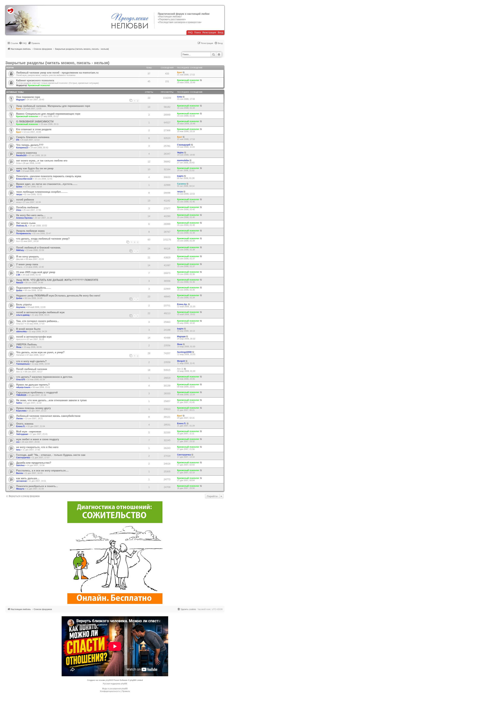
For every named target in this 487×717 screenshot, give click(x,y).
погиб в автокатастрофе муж (34, 336)
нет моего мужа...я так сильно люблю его (41, 160)
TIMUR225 (21, 395)
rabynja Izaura (23, 387)
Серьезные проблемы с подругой (37, 392)
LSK (18, 275)
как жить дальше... (27, 478)
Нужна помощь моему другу (33, 408)
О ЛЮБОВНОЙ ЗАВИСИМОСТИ (34, 121)
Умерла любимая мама (30, 230)
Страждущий (183, 145)
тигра (19, 194)
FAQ (190, 32)
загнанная (21, 481)
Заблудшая (22, 434)
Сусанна (181, 184)
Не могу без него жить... (30, 215)
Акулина (20, 307)
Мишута (20, 489)
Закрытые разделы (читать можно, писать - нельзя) (57, 63)
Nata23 (19, 282)
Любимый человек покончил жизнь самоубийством (48, 415)
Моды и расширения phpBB (115, 688)
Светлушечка (23, 457)
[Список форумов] (25, 20)
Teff (18, 171)
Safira (19, 403)
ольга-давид (22, 315)
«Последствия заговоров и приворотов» (179, 22)
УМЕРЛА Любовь (26, 344)
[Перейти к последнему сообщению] (184, 97)
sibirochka (21, 331)
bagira (180, 176)
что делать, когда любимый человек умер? (43, 238)
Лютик (19, 418)
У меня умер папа (27, 264)
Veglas (180, 152)
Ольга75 (20, 379)
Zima (18, 210)
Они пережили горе (28, 97)
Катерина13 (22, 147)
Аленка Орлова (24, 218)
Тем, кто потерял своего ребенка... (37, 321)
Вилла (19, 473)
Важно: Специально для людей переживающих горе (48, 113)
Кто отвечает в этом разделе (33, 129)
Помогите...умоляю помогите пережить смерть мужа (48, 176)
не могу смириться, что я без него (37, 447)
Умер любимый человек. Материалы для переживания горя (53, 106)
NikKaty (20, 250)
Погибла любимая (27, 207)
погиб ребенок (25, 199)
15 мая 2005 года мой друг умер (35, 272)
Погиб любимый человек (31, 369)
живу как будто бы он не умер (34, 168)
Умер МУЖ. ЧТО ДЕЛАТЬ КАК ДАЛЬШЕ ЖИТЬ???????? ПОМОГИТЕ (57, 280)
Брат (179, 72)
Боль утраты (24, 304)
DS (17, 140)
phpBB (109, 680)
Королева (21, 411)
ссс (18, 442)
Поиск (197, 32)
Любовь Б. (21, 225)
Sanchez (20, 465)
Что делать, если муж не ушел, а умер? (40, 352)
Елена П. (20, 426)
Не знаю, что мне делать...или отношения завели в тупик (51, 400)
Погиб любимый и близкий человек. (38, 247)
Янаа (18, 347)
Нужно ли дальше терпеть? (33, 384)
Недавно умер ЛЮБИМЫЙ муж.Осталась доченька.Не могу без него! (58, 295)
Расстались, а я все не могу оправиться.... (42, 470)
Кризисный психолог (39, 85)
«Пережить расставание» (172, 19)
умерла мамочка (26, 152)
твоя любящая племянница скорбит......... (42, 191)
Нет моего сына (25, 223)
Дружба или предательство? (33, 462)
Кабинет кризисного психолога (35, 80)
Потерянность (23, 233)
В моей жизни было (28, 328)
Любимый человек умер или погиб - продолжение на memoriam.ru (57, 72)
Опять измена (24, 423)
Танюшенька (22, 364)
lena (18, 450)
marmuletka (183, 160)
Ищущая (20, 99)
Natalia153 (21, 155)
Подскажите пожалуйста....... (33, 287)
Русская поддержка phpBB (115, 684)
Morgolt (181, 361)
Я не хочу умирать (27, 256)
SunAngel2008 (184, 352)
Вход (220, 32)
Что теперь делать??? (29, 145)
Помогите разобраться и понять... (37, 486)
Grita (179, 97)
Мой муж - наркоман (28, 431)
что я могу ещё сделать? (31, 361)
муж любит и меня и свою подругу (37, 439)
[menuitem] (23, 43)
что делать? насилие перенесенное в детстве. (44, 376)
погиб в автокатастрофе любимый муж (40, 312)
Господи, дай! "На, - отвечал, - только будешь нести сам (50, 455)
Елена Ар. (182, 304)
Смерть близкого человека (32, 137)
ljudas (19, 186)
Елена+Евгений (24, 179)
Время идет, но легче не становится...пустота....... (46, 184)
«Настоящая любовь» (170, 16)
